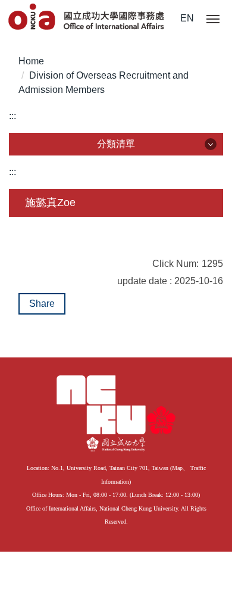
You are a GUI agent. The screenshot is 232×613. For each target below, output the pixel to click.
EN (187, 18)
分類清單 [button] (116, 144)
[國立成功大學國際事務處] (87, 17)
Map (177, 468)
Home (31, 61)
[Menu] (213, 20)
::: (12, 116)
